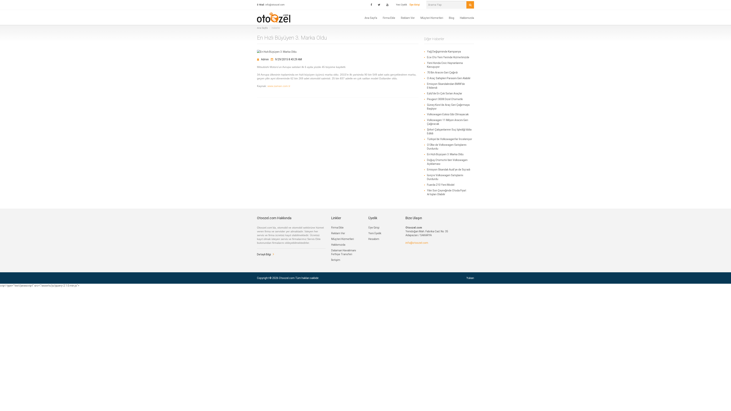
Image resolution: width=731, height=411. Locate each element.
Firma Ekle (389, 17)
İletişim (335, 259)
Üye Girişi (373, 227)
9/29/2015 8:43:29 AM (288, 59)
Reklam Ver (408, 17)
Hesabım (373, 239)
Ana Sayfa (371, 17)
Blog (451, 17)
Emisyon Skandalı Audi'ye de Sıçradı (448, 169)
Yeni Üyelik (401, 4)
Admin (265, 59)
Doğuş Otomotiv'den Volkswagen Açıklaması (447, 162)
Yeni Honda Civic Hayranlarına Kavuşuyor (445, 64)
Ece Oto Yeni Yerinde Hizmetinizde (448, 57)
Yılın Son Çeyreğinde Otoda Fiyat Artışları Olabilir (446, 192)
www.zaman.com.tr (278, 86)
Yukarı (470, 278)
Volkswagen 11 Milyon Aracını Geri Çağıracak (447, 122)
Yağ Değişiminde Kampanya (444, 51)
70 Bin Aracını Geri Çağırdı (442, 72)
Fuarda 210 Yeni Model (440, 184)
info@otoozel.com (416, 242)
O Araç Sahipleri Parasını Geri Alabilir (449, 78)
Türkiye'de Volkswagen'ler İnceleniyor (449, 139)
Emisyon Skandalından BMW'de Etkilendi (446, 85)
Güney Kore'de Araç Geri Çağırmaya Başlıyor (448, 106)
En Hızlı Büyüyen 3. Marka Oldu (445, 154)
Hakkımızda (467, 17)
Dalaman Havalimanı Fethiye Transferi (343, 252)
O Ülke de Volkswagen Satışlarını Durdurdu (446, 146)
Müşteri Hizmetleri (432, 17)
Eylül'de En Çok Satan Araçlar (444, 93)
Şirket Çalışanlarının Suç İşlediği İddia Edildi (449, 131)
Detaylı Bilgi (264, 254)
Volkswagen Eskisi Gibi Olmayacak (448, 114)
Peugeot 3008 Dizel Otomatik (445, 99)
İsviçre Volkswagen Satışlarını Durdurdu (445, 177)
